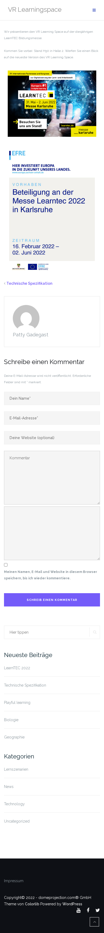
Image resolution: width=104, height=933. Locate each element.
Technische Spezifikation (29, 283)
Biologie (11, 720)
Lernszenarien (16, 769)
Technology (14, 804)
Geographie (14, 737)
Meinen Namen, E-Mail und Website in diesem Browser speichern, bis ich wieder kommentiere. (50, 575)
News (9, 787)
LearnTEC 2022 (17, 668)
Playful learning (17, 702)
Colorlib (32, 904)
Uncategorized (17, 821)
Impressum (13, 881)
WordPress (72, 904)
